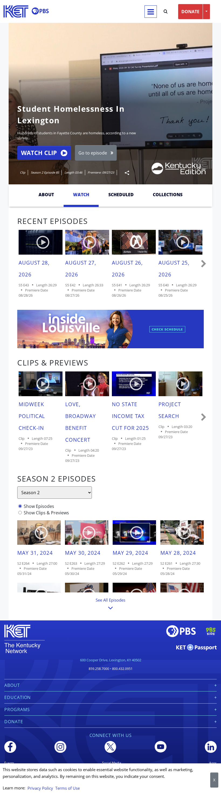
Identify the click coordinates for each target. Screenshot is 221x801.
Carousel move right (203, 264)
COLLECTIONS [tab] (167, 195)
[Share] (124, 173)
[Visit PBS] (40, 11)
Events (9, 763)
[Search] (165, 11)
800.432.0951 (122, 668)
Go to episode (92, 153)
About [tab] (46, 195)
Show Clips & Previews (46, 513)
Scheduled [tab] (121, 195)
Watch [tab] (81, 195)
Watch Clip (39, 153)
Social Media (111, 763)
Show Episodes (39, 506)
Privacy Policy (40, 788)
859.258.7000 (99, 668)
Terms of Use (67, 788)
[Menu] (151, 11)
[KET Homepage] (16, 11)
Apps (213, 763)
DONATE (190, 12)
